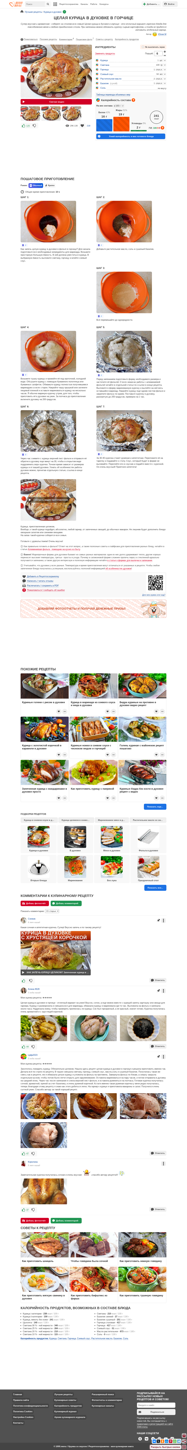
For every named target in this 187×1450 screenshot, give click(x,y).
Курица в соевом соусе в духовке (41, 820)
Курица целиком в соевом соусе (78, 820)
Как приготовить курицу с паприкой (92, 788)
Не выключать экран (155, 47)
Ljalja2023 (32, 1055)
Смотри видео (56, 102)
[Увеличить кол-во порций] (164, 51)
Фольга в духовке (148, 850)
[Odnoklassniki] (162, 1441)
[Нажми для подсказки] (133, 100)
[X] (158, 1441)
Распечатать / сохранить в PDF (43, 585)
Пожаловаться (31, 39)
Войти (171, 4)
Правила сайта (21, 1400)
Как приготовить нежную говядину (141, 1261)
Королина (33, 1162)
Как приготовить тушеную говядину (141, 1295)
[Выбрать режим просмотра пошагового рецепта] (24, 245)
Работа (93, 4)
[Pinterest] (170, 1441)
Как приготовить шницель (37, 1261)
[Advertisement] (56, 150)
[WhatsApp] (174, 1441)
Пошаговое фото (85, 39)
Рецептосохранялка (68, 4)
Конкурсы (104, 4)
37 (27, 1210)
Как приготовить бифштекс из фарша (89, 1297)
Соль (103, 88)
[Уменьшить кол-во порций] (164, 55)
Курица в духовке (38, 850)
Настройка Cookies (23, 1417)
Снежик (32, 918)
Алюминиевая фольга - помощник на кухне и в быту (54, 549)
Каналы (84, 4)
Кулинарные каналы (103, 1406)
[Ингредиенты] (184, 1435)
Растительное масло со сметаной (149, 820)
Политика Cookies (22, 1411)
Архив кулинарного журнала (69, 1417)
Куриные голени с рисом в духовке (43, 702)
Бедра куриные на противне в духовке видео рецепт (138, 703)
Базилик (104, 83)
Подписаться (157, 1412)
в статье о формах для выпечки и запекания (129, 560)
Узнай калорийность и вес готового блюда (131, 136)
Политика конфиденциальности (30, 1406)
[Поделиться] (184, 1441)
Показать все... (155, 888)
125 (28, 126)
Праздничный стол (148, 880)
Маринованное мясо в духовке (113, 820)
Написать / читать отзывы (40, 581)
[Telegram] (179, 1441)
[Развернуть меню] (184, 1447)
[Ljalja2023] (24, 1057)
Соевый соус (107, 74)
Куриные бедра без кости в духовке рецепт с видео (141, 790)
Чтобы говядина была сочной (89, 1261)
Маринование (75, 880)
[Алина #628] (24, 991)
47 (27, 1153)
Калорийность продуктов (127, 39)
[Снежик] (24, 920)
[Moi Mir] (166, 1441)
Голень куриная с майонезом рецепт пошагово (142, 747)
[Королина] (24, 1163)
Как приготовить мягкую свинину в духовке (43, 1297)
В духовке (75, 850)
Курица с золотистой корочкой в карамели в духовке (41, 747)
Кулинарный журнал (65, 1411)
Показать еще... (155, 806)
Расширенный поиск (103, 1394)
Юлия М (162, 34)
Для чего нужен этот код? (153, 595)
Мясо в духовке (111, 850)
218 (88, 126)
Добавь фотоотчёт (36, 903)
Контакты (18, 1423)
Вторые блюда (39, 880)
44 (27, 1046)
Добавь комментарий (67, 903)
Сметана (104, 65)
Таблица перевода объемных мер (113, 94)
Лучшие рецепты (63, 1394)
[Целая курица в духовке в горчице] (30, 113)
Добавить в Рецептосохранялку (43, 576)
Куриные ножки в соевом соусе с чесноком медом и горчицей (91, 747)
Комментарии (66, 39)
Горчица (104, 69)
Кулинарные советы (65, 1400)
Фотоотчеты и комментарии (107, 1400)
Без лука (111, 880)
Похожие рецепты (48, 39)
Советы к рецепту (104, 39)
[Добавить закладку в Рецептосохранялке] (82, 125)
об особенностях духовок (118, 568)
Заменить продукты (105, 53)
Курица (104, 60)
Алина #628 (33, 989)
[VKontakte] (154, 1441)
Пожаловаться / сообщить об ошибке (46, 590)
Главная (17, 1394)
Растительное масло (110, 78)
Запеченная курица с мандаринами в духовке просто (44, 790)
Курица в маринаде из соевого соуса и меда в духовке (93, 703)
